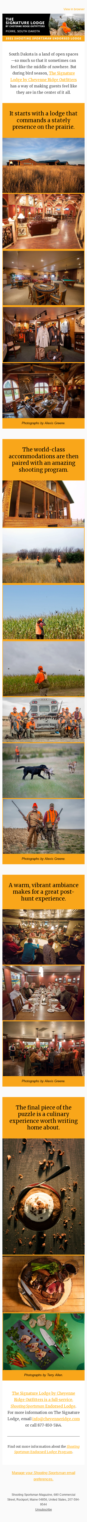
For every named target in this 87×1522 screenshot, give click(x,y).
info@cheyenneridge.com (56, 1419)
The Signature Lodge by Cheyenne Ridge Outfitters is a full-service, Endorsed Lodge (43, 1400)
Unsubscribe (43, 1509)
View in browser (74, 9)
